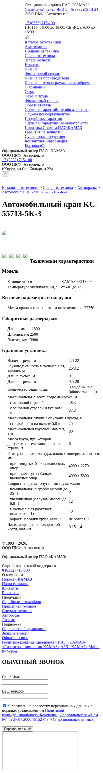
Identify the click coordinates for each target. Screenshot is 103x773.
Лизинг (31, 69)
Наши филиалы (15, 584)
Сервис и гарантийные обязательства (56, 109)
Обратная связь (15, 638)
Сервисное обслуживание (24, 629)
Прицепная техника (19, 606)
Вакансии (10, 593)
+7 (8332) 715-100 (40, 23)
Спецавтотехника (58, 187)
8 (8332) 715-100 (16, 570)
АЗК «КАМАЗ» (74, 647)
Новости (32, 64)
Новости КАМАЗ (17, 579)
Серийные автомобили (21, 602)
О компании (35, 87)
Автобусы (10, 615)
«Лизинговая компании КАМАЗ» (31, 647)
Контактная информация (46, 141)
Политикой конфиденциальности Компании (33, 712)
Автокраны (87, 187)
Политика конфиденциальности (29, 642)
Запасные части (38, 60)
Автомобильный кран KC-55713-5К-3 (34, 192)
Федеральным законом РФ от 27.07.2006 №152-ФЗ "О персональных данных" (50, 717)
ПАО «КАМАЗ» (72, 642)
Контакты (10, 588)
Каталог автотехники (43, 42)
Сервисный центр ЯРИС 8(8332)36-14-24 (61, 9)
